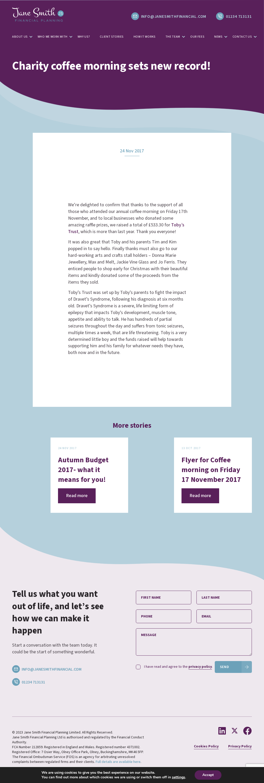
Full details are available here (118, 761)
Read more (77, 495)
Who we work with (53, 37)
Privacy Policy (240, 746)
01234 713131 (238, 16)
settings (178, 777)
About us (20, 37)
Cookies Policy (206, 746)
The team (173, 37)
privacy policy (200, 666)
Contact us (242, 37)
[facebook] (247, 731)
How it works (144, 37)
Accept (208, 774)
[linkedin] (223, 731)
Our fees (197, 37)
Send (224, 667)
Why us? (84, 37)
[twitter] (235, 731)
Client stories (111, 37)
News (218, 37)
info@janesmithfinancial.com (173, 16)
